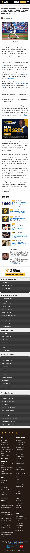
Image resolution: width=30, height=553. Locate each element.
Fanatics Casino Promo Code (8, 410)
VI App (17, 482)
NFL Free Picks (4, 482)
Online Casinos (19, 509)
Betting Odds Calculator (21, 518)
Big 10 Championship (6, 371)
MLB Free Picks (4, 487)
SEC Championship (6, 366)
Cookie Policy (18, 505)
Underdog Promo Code (6, 320)
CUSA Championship (6, 386)
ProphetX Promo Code (6, 291)
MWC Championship (6, 380)
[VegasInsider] (15, 430)
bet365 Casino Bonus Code (7, 396)
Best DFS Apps (19, 440)
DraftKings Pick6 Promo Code (22, 473)
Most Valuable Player (6, 342)
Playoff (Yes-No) (5, 339)
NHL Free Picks (4, 494)
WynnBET (24, 74)
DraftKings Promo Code (7, 309)
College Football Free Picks (7, 489)
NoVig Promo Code (6, 288)
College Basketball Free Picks (7, 492)
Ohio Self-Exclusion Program (15, 543)
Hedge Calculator (19, 525)
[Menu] (28, 2)
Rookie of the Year (6, 345)
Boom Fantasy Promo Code (21, 456)
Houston (4, 65)
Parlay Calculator (19, 516)
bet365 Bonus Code (6, 306)
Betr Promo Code (19, 454)
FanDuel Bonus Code (5, 509)
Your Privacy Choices (5, 536)
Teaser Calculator (19, 523)
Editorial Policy (19, 507)
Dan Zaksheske (10, 190)
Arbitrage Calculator (20, 530)
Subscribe (23, 1)
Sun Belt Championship (7, 383)
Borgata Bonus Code (6, 326)
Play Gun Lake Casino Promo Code (9, 424)
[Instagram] (16, 433)
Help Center (18, 493)
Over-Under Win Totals (6, 336)
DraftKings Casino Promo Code (8, 407)
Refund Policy (18, 500)
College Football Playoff (7, 360)
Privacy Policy (19, 496)
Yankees (4, 64)
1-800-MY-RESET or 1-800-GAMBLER (20, 541)
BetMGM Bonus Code (6, 303)
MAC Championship (6, 389)
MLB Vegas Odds (5, 447)
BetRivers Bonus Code (6, 523)
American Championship (7, 377)
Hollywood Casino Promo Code (8, 421)
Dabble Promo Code (20, 451)
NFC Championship (6, 347)
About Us (17, 489)
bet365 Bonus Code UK (6, 534)
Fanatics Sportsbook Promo (7, 505)
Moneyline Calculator (20, 527)
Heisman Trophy (5, 357)
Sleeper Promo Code (5, 525)
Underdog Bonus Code (6, 520)
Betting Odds (4, 440)
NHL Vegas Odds (5, 455)
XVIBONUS (11, 78)
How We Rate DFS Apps (6, 473)
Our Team (18, 491)
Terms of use (18, 498)
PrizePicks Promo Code (21, 458)
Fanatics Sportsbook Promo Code (9, 301)
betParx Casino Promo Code (8, 401)
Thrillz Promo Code (20, 447)
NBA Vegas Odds (5, 444)
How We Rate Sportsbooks (7, 467)
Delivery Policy (19, 502)
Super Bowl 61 (5, 333)
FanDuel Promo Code (6, 312)
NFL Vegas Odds (5, 442)
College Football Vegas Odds (7, 449)
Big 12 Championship (6, 374)
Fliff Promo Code (19, 449)
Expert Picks (4, 480)
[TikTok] (13, 433)
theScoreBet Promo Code (7, 318)
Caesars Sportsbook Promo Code (9, 315)
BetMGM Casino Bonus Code (8, 398)
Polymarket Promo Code (7, 285)
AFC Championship (6, 350)
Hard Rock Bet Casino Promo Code (9, 418)
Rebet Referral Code (20, 461)
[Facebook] (2, 433)
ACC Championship (6, 369)
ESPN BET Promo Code (6, 518)
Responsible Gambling (20, 486)
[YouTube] (9, 433)
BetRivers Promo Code (7, 323)
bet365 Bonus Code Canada (7, 532)
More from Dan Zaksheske (15, 263)
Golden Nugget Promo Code (8, 415)
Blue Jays (20, 105)
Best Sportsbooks (5, 502)
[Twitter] (6, 433)
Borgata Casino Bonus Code (8, 404)
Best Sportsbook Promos (7, 298)
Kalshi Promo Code (6, 282)
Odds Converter (19, 520)
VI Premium (18, 479)
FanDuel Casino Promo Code (8, 413)
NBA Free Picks (4, 485)
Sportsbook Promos (20, 484)
